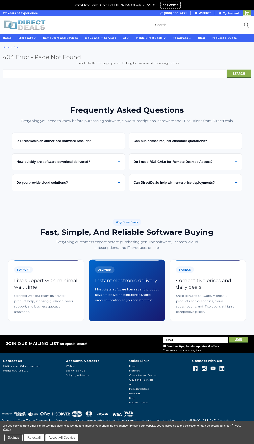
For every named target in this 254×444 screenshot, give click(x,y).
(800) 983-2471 (175, 13)
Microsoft (26, 37)
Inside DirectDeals (149, 37)
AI (125, 37)
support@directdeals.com (25, 366)
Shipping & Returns (77, 375)
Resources (181, 37)
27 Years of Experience (20, 13)
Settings (13, 437)
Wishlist (205, 13)
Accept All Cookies (62, 437)
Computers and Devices (60, 37)
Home (7, 37)
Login (69, 370)
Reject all (34, 437)
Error (16, 47)
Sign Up (80, 370)
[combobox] (201, 25)
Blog (201, 37)
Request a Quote (224, 37)
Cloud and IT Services (100, 37)
